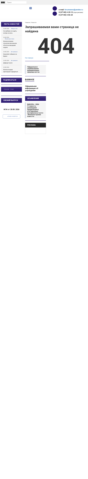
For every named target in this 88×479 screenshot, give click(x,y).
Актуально (14, 51)
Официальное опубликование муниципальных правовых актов (33, 69)
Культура (6, 89)
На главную (29, 58)
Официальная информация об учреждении (31, 88)
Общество (14, 28)
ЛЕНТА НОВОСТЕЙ (11, 24)
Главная (27, 22)
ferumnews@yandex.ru (73, 10)
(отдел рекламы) (71, 12)
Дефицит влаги (7, 63)
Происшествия (9, 39)
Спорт (12, 89)
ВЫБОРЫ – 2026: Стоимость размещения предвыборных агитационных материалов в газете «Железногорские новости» (35, 110)
